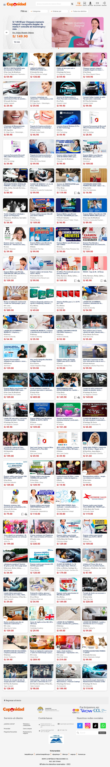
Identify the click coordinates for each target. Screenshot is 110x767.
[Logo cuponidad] (15, 4)
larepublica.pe (29, 754)
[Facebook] (80, 725)
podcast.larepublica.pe (43, 754)
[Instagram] (87, 725)
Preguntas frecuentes (10, 732)
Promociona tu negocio (27, 732)
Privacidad (7, 728)
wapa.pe (73, 754)
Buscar (102, 733)
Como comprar (27, 728)
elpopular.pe (56, 754)
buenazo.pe (81, 754)
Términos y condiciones (26, 724)
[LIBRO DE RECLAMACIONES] (56, 739)
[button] (51, 48)
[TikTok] (95, 725)
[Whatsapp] (103, 725)
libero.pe (65, 754)
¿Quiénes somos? (9, 724)
